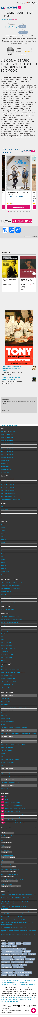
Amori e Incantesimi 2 (7, 747)
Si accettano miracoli (7, 855)
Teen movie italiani (7, 967)
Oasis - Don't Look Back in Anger (10, 759)
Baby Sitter (24, 954)
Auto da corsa (5, 962)
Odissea (7, 799)
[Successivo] (34, 274)
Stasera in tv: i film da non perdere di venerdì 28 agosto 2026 (18, 934)
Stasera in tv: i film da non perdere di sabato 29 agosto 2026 (17, 911)
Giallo (10, 19)
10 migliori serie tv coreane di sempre (11, 499)
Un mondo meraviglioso (7, 721)
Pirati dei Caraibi (19, 959)
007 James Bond (30, 959)
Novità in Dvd (5, 472)
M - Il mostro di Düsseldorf (8, 771)
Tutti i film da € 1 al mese (11, 151)
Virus (12, 962)
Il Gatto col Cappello (6, 645)
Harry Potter (15, 964)
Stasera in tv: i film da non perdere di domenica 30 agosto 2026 (18, 894)
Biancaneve (27, 951)
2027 (2, 431)
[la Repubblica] (27, 4)
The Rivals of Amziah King (8, 681)
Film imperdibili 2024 (7, 437)
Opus (24, 949)
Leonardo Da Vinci (7, 956)
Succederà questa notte (7, 651)
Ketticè (3, 724)
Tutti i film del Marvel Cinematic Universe (13, 970)
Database (15, 980)
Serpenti (3, 756)
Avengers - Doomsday (7, 625)
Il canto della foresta (6, 657)
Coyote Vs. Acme (6, 701)
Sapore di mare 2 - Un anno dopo (10, 874)
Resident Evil (5, 628)
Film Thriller (4, 509)
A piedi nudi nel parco (7, 860)
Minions (4, 943)
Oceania (7, 796)
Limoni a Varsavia (6, 591)
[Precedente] (4, 274)
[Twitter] (9, 27)
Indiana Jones (19, 962)
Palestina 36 (4, 634)
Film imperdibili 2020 (7, 449)
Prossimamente (6, 984)
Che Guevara (12, 975)
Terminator (20, 975)
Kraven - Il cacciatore (7, 884)
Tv (17, 982)
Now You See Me (6, 946)
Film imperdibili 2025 (7, 434)
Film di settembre (6, 469)
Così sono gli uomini (6, 675)
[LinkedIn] (13, 27)
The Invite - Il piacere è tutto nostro (10, 616)
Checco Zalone (6, 954)
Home (3, 980)
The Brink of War (5, 687)
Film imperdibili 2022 (7, 443)
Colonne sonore (23, 984)
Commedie (4, 506)
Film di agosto (5, 466)
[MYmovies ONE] (28, 150)
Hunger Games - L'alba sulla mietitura (11, 619)
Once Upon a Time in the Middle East (11, 669)
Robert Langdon (6, 964)
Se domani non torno (7, 654)
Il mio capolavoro (15, 197)
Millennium (23, 964)
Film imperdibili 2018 (7, 454)
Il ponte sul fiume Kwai (7, 835)
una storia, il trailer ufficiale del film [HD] (12, 914)
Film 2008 (4, 19)
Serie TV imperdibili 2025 (8, 479)
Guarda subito (18, 207)
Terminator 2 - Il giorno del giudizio (14, 817)
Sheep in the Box (6, 597)
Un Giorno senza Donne (7, 762)
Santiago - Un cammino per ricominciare (12, 622)
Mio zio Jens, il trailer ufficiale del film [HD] (13, 919)
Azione (3, 518)
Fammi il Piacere (5, 718)
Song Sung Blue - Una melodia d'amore (12, 879)
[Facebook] (6, 27)
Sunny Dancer (5, 704)
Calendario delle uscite (7, 609)
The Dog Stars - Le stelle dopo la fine (11, 582)
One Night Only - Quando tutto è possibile (16, 814)
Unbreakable (28, 962)
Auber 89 (3, 765)
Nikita (2, 845)
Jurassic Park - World (19, 956)
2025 (10, 431)
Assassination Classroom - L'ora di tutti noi (13, 672)
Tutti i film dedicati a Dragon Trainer (11, 949)
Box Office (22, 982)
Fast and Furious (18, 967)
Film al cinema (5, 463)
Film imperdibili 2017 (7, 457)
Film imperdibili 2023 (7, 440)
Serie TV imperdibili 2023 (8, 485)
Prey (2, 840)
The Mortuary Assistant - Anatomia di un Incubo (14, 727)
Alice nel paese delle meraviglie (23, 972)
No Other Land (5, 850)
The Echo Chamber (6, 750)
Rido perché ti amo (6, 831)
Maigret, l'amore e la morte (8, 678)
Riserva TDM (17, 999)
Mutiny (3, 753)
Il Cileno (3, 594)
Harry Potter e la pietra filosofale (10, 603)
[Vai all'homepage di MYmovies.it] (11, 9)
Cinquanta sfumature (7, 959)
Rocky (27, 975)
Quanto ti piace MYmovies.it (9, 425)
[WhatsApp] (16, 27)
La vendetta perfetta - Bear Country (10, 588)
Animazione (4, 515)
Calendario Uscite (29, 980)
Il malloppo (4, 713)
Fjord (2, 639)
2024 (14, 431)
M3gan (14, 946)
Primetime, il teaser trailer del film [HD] (11, 917)
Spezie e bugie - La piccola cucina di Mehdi (13, 744)
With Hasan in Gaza (6, 774)
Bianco (3, 660)
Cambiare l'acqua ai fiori (8, 648)
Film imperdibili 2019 (7, 452)
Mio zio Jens (4, 667)
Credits (3, 997)
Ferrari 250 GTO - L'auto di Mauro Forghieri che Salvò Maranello (18, 733)
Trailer (14, 984)
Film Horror (4, 512)
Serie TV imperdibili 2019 (8, 496)
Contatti (9, 997)
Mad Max (4, 975)
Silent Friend (4, 715)
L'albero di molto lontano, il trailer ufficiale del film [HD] (16, 927)
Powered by (27, 236)
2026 (6, 431)
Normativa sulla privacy (20, 997)
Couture (3, 600)
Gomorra (18, 943)
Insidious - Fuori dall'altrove (12, 811)
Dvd (14, 982)
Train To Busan (5, 698)
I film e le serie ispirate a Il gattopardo (12, 951)
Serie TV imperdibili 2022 (8, 487)
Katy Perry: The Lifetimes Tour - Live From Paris (14, 707)
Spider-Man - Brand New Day (13, 802)
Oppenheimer (15, 954)
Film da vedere (5, 460)
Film (21, 980)
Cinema (8, 980)
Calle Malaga (5, 631)
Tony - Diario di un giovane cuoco (10, 585)
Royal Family (32, 954)
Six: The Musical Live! (7, 684)
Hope (2, 636)
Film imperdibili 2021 (7, 446)
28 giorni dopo (27, 943)
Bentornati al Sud (6, 642)
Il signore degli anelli (7, 972)
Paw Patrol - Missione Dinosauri (10, 739)
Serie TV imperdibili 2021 (8, 490)
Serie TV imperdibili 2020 (8, 493)
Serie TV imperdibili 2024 (8, 482)
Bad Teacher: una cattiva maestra (10, 869)
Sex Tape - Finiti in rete (7, 865)
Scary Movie (11, 943)
